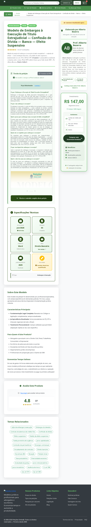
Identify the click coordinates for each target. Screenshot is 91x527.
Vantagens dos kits (74, 502)
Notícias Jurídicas (73, 495)
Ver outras (41, 249)
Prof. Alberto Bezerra (79, 44)
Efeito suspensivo (20, 436)
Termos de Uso (68, 520)
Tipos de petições (31, 498)
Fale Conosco (72, 498)
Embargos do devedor (43, 427)
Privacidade (79, 520)
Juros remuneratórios (40, 463)
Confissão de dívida (45, 432)
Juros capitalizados (43, 441)
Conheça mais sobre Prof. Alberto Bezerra (75, 87)
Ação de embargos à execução (22, 427)
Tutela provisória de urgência (23, 441)
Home (49, 495)
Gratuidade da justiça (22, 463)
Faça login (23, 393)
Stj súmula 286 (20, 454)
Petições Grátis (52, 498)
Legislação (50, 502)
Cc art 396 (46, 467)
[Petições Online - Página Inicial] (13, 3)
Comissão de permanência (22, 445)
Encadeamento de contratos (24, 450)
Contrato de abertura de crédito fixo (23, 432)
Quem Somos (72, 505)
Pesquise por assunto (32, 502)
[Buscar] (57, 3)
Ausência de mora (34, 467)
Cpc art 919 (25, 472)
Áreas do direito (30, 495)
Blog (48, 505)
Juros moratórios (18, 467)
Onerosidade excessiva (39, 458)
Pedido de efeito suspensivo (39, 436)
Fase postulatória (21, 458)
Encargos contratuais (42, 445)
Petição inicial (42, 454)
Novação (31, 454)
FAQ (85, 520)
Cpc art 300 (37, 472)
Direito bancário (42, 450)
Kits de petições (30, 505)
